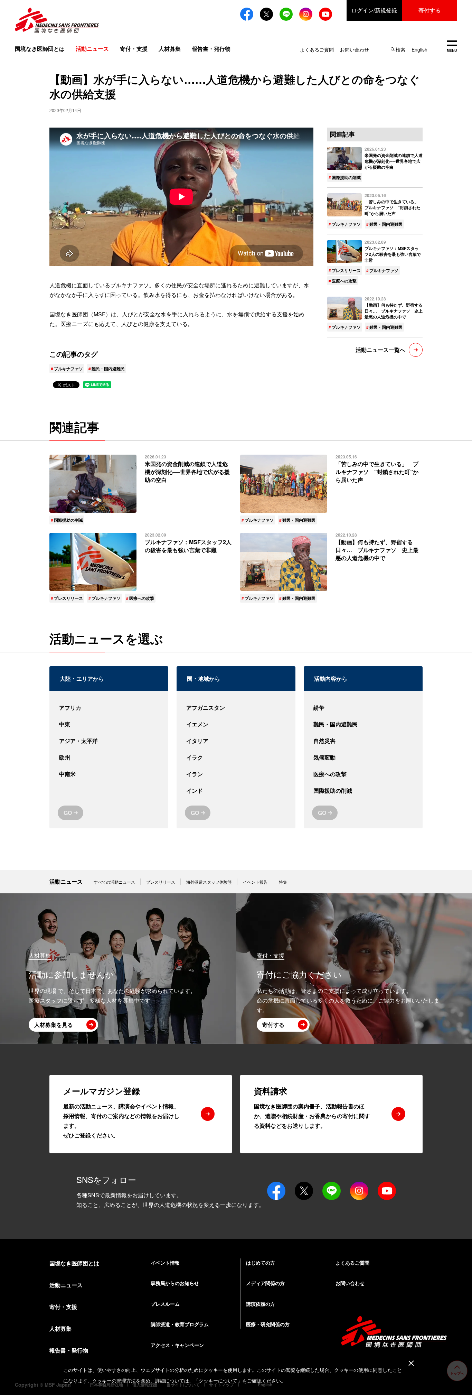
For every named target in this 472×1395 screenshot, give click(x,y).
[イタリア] (236, 741)
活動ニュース (66, 881)
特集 (283, 882)
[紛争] (363, 707)
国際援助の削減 (346, 177)
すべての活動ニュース (114, 882)
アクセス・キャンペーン (177, 1344)
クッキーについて (218, 1380)
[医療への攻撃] (363, 774)
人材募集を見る (53, 1025)
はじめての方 (260, 1262)
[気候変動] (363, 757)
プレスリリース (346, 270)
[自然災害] (363, 741)
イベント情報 (165, 1262)
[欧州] (109, 757)
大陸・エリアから (82, 678)
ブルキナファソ (68, 368)
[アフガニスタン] (236, 707)
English (419, 49)
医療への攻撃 (344, 281)
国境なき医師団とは (40, 49)
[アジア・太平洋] (109, 741)
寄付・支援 (134, 49)
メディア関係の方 (265, 1283)
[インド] (236, 790)
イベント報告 (255, 882)
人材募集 (170, 49)
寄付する (429, 10)
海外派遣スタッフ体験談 (209, 882)
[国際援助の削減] (363, 790)
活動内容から (330, 678)
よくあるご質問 (317, 49)
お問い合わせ (354, 49)
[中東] (109, 724)
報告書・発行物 (211, 49)
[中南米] (109, 774)
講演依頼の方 (260, 1303)
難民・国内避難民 (108, 368)
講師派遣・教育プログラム (180, 1324)
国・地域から (203, 678)
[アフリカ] (109, 707)
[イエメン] (236, 724)
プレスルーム (165, 1303)
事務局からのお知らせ (175, 1283)
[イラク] (236, 757)
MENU (452, 47)
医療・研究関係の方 (268, 1324)
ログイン (374, 10)
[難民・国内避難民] (363, 724)
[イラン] (236, 774)
